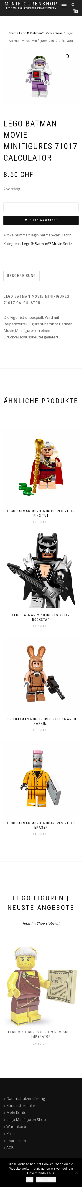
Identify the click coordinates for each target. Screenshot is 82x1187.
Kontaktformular (20, 1105)
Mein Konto (16, 1112)
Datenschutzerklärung (25, 1098)
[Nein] (76, 1172)
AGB (10, 1147)
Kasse (11, 1133)
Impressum (16, 1140)
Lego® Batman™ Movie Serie (41, 33)
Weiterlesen (46, 1179)
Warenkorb (16, 1126)
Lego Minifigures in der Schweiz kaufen (31, 8)
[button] (68, 56)
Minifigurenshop (31, 4)
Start (12, 33)
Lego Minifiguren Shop (26, 1119)
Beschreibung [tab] (21, 276)
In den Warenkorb (43, 220)
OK (30, 1179)
